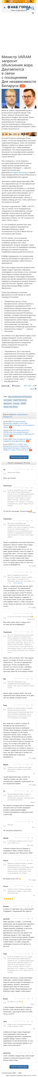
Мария (32, 802)
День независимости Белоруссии (19, 396)
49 (27, 441)
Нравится (5, 386)
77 (30, 450)
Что (33, 827)
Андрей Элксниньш (19, 172)
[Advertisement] (19, 35)
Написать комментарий (19, 457)
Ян (34, 1029)
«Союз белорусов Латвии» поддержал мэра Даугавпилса (17, 440)
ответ (34, 512)
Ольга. (32, 1004)
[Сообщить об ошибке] (35, 389)
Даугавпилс (8, 403)
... (34, 475)
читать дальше (18, 583)
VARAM (23, 403)
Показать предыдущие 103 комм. (19, 463)
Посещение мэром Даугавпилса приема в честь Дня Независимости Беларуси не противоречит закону (19, 424)
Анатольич (31, 619)
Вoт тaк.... (31, 845)
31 (10, 427)
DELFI (32, 389)
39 (11, 436)
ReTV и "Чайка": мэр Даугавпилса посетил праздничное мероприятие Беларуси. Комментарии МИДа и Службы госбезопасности (17, 447)
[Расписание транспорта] (27, 9)
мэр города (8, 400)
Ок (34, 774)
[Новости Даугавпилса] (19, 7)
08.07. (27, 386)
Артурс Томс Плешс (10, 406)
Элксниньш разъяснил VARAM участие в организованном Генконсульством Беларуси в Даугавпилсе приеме (18, 433)
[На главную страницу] (4, 8)
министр (16, 403)
